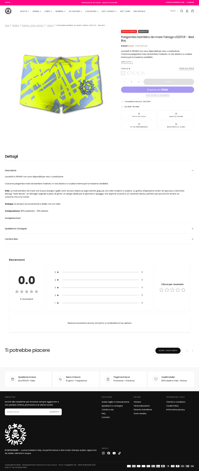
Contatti (106, 417)
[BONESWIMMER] (16, 434)
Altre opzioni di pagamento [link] (157, 95)
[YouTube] (114, 453)
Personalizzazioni (142, 405)
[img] (27, 292)
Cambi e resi (108, 409)
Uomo (47, 11)
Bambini (59, 11)
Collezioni (90, 11)
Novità (23, 11)
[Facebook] (108, 453)
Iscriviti (54, 412)
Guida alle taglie (186, 68)
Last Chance (108, 11)
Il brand (137, 402)
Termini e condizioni (175, 402)
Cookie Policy (172, 405)
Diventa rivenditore (143, 409)
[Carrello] (192, 11)
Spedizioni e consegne (112, 405)
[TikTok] (119, 453)
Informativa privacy (175, 409)
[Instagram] (103, 453)
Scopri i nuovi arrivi (168, 351)
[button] (181, 11)
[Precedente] (187, 350)
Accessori (74, 11)
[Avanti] (192, 350)
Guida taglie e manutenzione (115, 402)
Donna (36, 11)
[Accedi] (187, 11)
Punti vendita (140, 413)
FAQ (103, 413)
